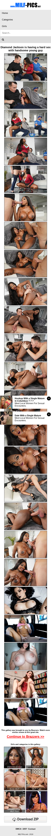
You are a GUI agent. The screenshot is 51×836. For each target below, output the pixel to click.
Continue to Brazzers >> (25, 736)
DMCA (18, 829)
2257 (25, 829)
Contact (31, 829)
